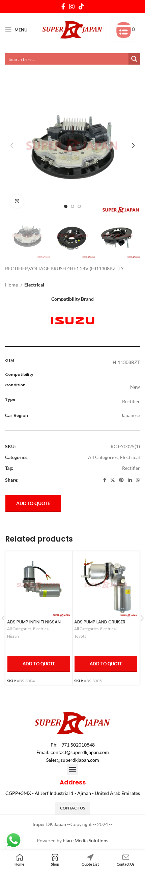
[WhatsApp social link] (138, 480)
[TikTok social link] (81, 6)
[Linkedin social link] (130, 480)
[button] (72, 769)
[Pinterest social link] (121, 480)
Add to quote (33, 503)
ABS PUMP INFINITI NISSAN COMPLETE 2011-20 (34, 624)
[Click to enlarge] (17, 201)
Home (12, 285)
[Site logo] (72, 29)
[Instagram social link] (72, 6)
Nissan (13, 636)
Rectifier (131, 468)
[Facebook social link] (63, 6)
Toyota (80, 636)
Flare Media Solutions (85, 840)
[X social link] (112, 480)
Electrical (34, 285)
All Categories (103, 457)
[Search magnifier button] (134, 59)
